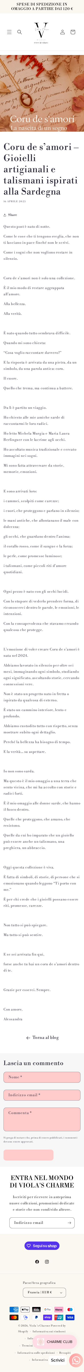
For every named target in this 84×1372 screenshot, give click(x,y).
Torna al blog (45, 1037)
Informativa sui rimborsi (49, 1331)
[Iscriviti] (69, 1222)
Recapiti (65, 1353)
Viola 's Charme (40, 1325)
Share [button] (12, 215)
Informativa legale (44, 1360)
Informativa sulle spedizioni (36, 1353)
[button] (9, 32)
